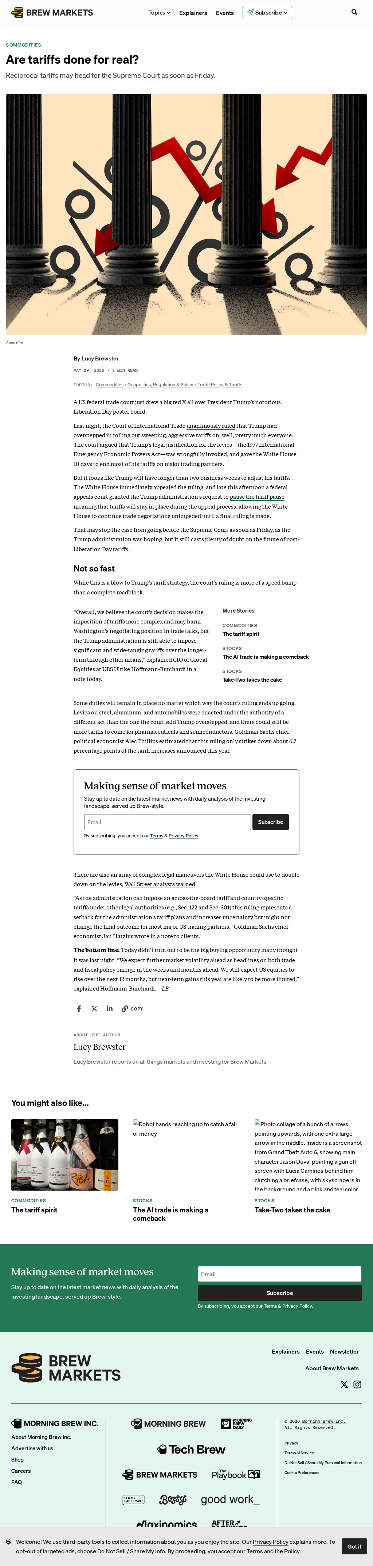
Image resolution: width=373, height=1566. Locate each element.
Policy (291, 1551)
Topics (156, 12)
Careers (21, 1470)
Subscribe (270, 821)
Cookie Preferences (301, 1472)
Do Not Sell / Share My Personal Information (323, 1462)
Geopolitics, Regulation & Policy (160, 384)
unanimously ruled (210, 425)
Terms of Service (299, 1452)
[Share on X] (94, 1008)
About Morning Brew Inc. (41, 1437)
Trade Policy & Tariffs (219, 384)
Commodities (109, 384)
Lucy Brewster (100, 358)
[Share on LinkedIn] (109, 1008)
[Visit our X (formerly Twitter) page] (344, 1384)
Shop (17, 1459)
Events (225, 12)
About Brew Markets (332, 1368)
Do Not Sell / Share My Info (131, 1551)
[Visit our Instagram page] (357, 1384)
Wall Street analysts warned (160, 884)
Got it (354, 1546)
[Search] (354, 13)
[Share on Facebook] (79, 1008)
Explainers (193, 12)
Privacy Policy (270, 1541)
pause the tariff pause (257, 496)
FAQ (16, 1482)
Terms (255, 1551)
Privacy (291, 1443)
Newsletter (344, 1351)
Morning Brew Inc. (324, 1421)
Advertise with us (32, 1448)
